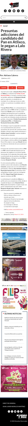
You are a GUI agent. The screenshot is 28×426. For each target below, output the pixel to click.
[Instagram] (18, 10)
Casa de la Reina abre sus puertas (13, 334)
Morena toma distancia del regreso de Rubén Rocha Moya (14, 340)
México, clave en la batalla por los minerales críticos (13, 327)
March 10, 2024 (18, 214)
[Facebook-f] (5, 10)
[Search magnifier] (25, 18)
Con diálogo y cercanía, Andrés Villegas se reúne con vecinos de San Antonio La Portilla (14, 357)
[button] (14, 21)
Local (5, 26)
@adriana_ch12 (5, 78)
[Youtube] (14, 10)
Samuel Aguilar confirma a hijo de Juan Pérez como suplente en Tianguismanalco (13, 348)
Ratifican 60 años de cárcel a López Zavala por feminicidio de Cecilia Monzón (14, 319)
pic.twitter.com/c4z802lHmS (15, 209)
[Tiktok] (22, 10)
